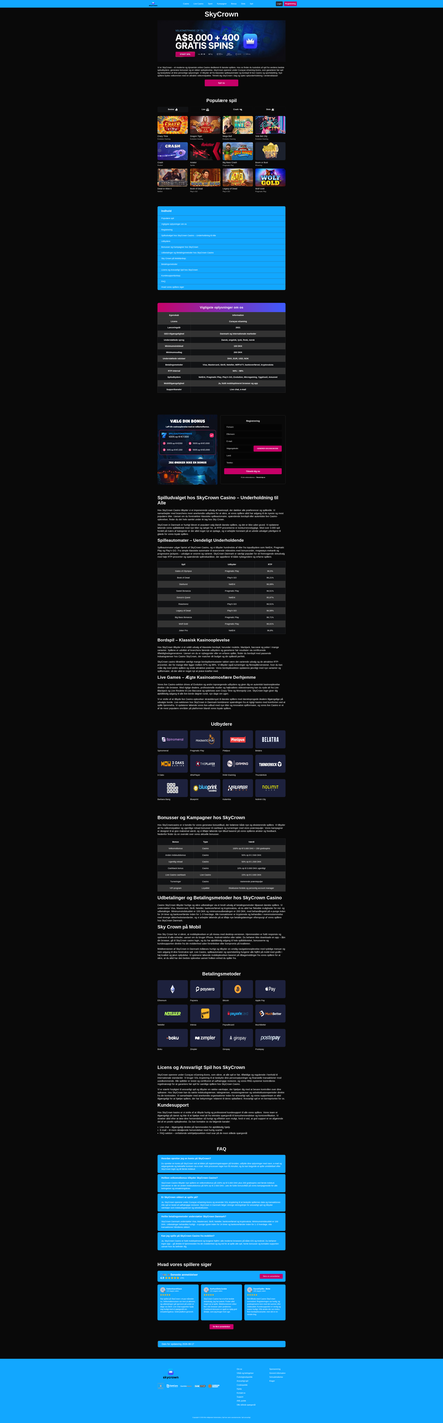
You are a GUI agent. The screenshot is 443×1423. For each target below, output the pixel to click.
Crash (236, 109)
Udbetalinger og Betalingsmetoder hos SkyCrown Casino (187, 253)
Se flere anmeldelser (221, 1327)
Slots (268, 109)
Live (203, 109)
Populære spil (167, 218)
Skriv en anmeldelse (271, 1276)
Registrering (166, 230)
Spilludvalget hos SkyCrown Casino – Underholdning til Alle (188, 235)
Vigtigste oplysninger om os (174, 224)
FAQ (163, 281)
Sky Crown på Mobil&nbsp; (173, 258)
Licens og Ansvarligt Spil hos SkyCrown (179, 270)
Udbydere (165, 241)
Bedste (171, 109)
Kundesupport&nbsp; (171, 275)
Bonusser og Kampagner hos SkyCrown (179, 247)
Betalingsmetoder (169, 264)
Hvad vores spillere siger (172, 287)
